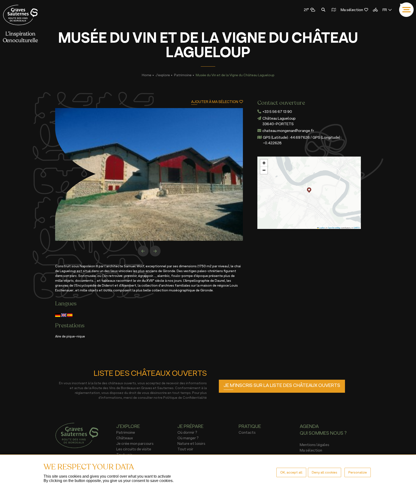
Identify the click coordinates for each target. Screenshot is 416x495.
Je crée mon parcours (135, 443)
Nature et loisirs (191, 443)
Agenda (309, 426)
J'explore (163, 75)
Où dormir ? (187, 432)
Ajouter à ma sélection (214, 101)
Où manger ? (188, 437)
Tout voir (185, 449)
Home (146, 75)
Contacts (247, 432)
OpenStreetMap (334, 227)
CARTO (356, 227)
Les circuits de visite (133, 449)
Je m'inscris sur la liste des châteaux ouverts (282, 385)
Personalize (357, 472)
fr (385, 9)
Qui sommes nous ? (323, 433)
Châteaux (124, 437)
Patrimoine (183, 75)
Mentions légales (314, 444)
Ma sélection (352, 9)
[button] (309, 190)
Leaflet (322, 227)
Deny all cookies (324, 472)
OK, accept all (291, 472)
